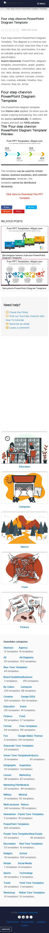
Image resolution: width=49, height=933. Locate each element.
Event (27, 708)
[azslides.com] (13, 2)
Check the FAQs (18, 312)
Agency (26, 649)
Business (30, 679)
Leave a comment (19, 327)
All (11, 659)
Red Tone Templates (31, 845)
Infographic (11, 767)
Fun (10, 737)
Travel (11, 884)
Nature (28, 806)
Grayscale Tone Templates (18, 747)
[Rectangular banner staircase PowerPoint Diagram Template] (24, 239)
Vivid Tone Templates (31, 884)
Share (7, 207)
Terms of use (12, 922)
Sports (11, 875)
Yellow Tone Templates (32, 894)
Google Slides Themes (30, 737)
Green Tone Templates (16, 757)
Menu (42, 3)
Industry (37, 757)
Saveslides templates (28, 912)
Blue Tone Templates (15, 669)
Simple (10, 865)
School (27, 855)
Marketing (27, 777)
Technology (26, 875)
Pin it (19, 211)
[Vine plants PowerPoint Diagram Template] (24, 272)
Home (2, 9)
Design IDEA (29, 698)
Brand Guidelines (13, 679)
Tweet (32, 207)
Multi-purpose (12, 806)
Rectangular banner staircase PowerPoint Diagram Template (23, 256)
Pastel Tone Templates (31, 816)
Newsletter (10, 816)
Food (27, 718)
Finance (11, 718)
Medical (28, 786)
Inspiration (26, 767)
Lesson (11, 777)
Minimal (26, 796)
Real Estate (37, 835)
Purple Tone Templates (17, 835)
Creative (12, 698)
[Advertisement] (25, 354)
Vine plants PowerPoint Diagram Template (24, 288)
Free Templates (28, 728)
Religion (11, 855)
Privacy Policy (27, 922)
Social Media (25, 865)
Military (11, 796)
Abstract (11, 649)
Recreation (11, 845)
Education (12, 708)
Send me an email (19, 323)
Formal (11, 728)
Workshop (11, 894)
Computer (28, 688)
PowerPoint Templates (16, 826)
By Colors (12, 688)
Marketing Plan (12, 786)
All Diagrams (27, 659)
